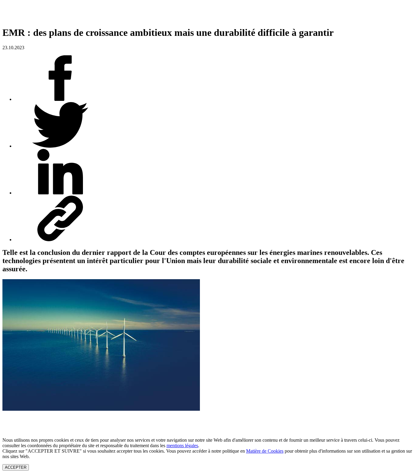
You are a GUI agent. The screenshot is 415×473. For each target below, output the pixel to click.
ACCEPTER (15, 467)
